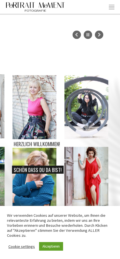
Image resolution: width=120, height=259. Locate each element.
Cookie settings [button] (21, 246)
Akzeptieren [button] (51, 246)
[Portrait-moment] (35, 6)
